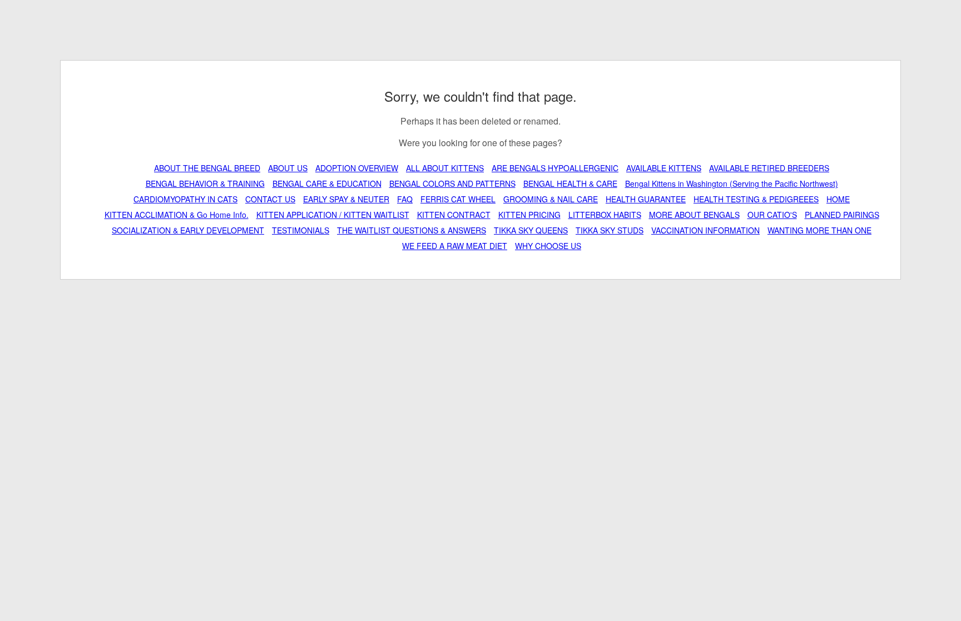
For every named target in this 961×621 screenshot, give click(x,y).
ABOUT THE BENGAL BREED (207, 167)
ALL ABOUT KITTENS (445, 167)
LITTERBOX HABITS (604, 214)
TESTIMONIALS (300, 230)
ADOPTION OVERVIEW (356, 167)
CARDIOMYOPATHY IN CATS (185, 199)
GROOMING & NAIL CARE (550, 199)
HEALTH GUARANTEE (646, 199)
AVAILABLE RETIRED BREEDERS (769, 167)
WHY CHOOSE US (548, 245)
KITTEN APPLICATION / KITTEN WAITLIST (332, 214)
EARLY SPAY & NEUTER (346, 199)
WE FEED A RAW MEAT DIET (454, 245)
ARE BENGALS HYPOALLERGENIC (555, 167)
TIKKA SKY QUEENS (531, 230)
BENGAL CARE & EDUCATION (327, 183)
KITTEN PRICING (529, 214)
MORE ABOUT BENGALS (694, 214)
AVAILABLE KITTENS (663, 167)
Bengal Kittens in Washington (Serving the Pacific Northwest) (731, 183)
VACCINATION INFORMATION (705, 230)
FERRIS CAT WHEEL (458, 199)
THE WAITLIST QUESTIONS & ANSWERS (411, 230)
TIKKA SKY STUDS (609, 230)
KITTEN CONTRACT (454, 214)
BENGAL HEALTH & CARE (570, 183)
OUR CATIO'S (772, 214)
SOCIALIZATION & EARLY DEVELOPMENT (188, 230)
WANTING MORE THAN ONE (819, 230)
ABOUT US (288, 167)
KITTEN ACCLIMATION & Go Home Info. (177, 214)
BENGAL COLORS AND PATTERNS (452, 183)
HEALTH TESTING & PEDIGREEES (756, 199)
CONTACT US (270, 199)
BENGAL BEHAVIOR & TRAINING (205, 183)
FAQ (405, 199)
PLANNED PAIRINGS (842, 214)
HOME (838, 199)
